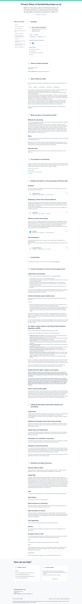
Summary (16, 24)
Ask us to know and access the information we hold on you (25, 572)
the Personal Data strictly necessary (23, 602)
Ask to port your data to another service (22, 577)
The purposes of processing (19, 33)
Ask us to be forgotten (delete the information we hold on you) (25, 576)
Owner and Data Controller (19, 26)
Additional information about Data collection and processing (20, 44)
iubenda (60, 601)
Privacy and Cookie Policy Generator (63, 598)
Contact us (56, 578)
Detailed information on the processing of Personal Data (19, 36)
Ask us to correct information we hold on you (23, 574)
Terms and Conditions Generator (52, 601)
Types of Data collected (18, 28)
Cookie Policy (17, 38)
